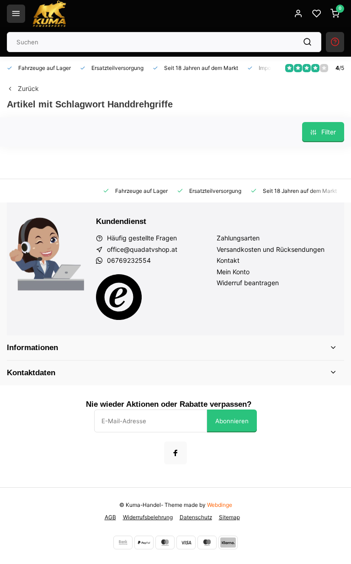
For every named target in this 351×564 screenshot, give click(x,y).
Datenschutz (196, 517)
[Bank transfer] (123, 542)
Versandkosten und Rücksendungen (270, 249)
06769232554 (129, 260)
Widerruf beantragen (248, 283)
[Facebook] (175, 453)
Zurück (28, 88)
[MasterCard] (165, 542)
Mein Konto (233, 272)
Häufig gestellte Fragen (142, 238)
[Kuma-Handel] (49, 13)
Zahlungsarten (238, 238)
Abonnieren (232, 421)
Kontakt (228, 260)
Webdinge (219, 504)
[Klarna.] (228, 542)
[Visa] (186, 542)
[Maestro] (207, 542)
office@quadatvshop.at (142, 249)
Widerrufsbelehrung (148, 517)
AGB (110, 517)
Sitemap (229, 517)
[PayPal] (144, 542)
